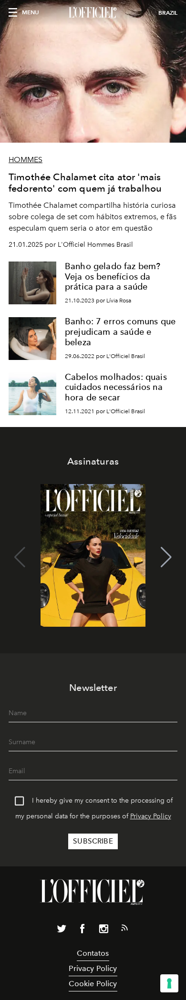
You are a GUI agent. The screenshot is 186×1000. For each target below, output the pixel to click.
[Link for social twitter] (61, 930)
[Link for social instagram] (103, 930)
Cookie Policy (93, 983)
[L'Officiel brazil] (93, 13)
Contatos (93, 953)
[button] (166, 557)
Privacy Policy (150, 816)
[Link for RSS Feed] (124, 929)
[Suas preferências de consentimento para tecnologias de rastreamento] (169, 983)
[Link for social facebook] (82, 930)
